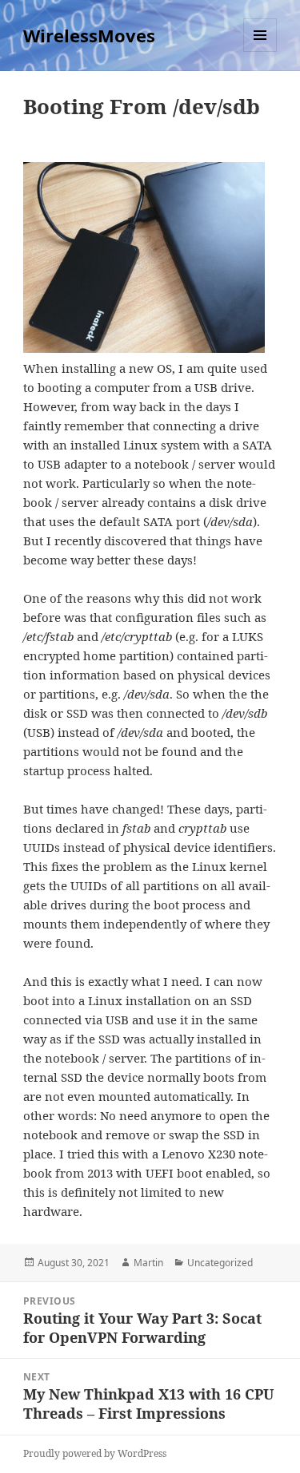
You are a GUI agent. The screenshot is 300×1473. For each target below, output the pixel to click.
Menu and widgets (260, 51)
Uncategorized (220, 1262)
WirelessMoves (89, 35)
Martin (148, 1262)
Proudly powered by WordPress (94, 1453)
